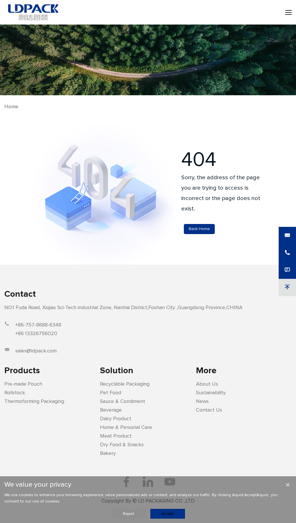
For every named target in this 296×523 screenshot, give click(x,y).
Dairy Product (115, 418)
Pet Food (110, 392)
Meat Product (116, 436)
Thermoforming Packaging (34, 401)
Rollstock (14, 392)
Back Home (199, 229)
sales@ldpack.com (36, 351)
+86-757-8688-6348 (38, 325)
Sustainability (211, 392)
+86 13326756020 (36, 333)
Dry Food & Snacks (122, 444)
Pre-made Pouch (23, 384)
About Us (207, 384)
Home (11, 106)
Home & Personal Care (126, 427)
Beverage (111, 410)
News (202, 401)
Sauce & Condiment (122, 401)
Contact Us (209, 410)
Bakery (108, 453)
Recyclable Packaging (124, 384)
